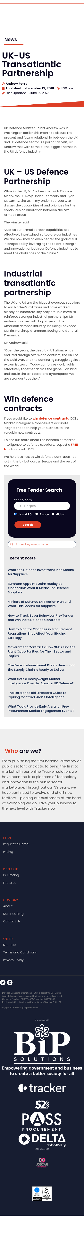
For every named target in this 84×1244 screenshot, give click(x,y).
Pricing (8, 851)
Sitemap (9, 945)
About (8, 906)
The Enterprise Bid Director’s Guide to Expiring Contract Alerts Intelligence (37, 695)
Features (9, 882)
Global (60, 514)
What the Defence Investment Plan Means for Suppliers (41, 572)
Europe (44, 514)
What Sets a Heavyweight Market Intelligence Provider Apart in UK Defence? (41, 681)
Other (8, 938)
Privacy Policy (13, 960)
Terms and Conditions (20, 952)
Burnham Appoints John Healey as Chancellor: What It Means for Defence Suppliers (38, 588)
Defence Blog (13, 913)
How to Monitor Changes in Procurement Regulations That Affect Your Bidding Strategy (40, 633)
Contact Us (11, 921)
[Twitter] (2, 982)
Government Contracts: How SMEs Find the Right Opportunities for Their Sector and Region (41, 651)
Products (11, 869)
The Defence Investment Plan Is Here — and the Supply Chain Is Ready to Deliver (42, 667)
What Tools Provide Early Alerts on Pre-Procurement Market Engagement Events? (41, 708)
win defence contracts (51, 418)
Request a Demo (16, 844)
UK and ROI (25, 514)
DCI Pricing (11, 875)
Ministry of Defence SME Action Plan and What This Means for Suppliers (39, 603)
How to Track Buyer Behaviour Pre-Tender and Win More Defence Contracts (40, 617)
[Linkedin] (10, 982)
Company (10, 900)
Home (7, 838)
